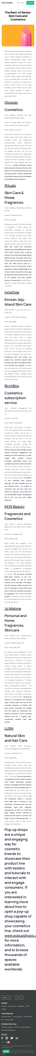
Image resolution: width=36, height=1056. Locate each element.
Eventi (27, 1006)
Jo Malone (13, 608)
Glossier (11, 102)
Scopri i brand (27, 1016)
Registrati (30, 3)
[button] (18, 2)
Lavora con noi (13, 1006)
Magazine (21, 1006)
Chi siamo (4, 1006)
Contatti (3, 1009)
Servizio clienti (9, 1019)
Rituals (10, 185)
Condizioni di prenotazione (22, 1027)
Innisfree (12, 292)
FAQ (2, 1019)
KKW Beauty (15, 506)
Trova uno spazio (6, 1016)
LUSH (9, 728)
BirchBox (12, 385)
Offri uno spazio (17, 1016)
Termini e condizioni (7, 1027)
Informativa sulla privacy (8, 1030)
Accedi (23, 3)
